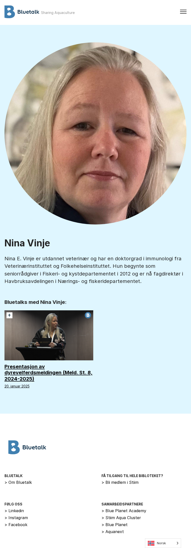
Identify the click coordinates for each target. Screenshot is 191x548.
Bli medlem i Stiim (120, 482)
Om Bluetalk (18, 482)
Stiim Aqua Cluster (121, 517)
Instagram (16, 517)
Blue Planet (114, 524)
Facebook (15, 524)
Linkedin (14, 510)
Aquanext (112, 531)
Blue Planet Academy (123, 510)
